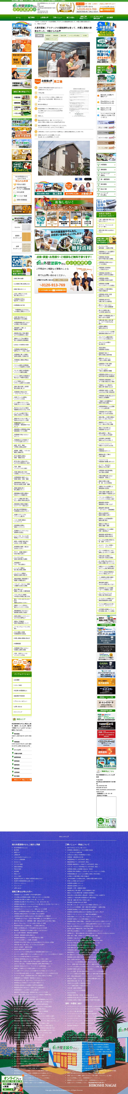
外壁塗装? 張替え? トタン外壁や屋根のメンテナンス (81, 919)
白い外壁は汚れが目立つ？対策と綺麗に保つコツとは (106, 562)
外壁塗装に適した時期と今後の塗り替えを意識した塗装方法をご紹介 (33, 961)
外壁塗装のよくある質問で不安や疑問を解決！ (106, 252)
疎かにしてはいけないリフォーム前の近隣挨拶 (106, 305)
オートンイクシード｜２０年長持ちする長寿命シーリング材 (83, 1042)
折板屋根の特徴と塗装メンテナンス (19, 526)
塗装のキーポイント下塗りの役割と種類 (104, 359)
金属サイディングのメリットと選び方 (20, 515)
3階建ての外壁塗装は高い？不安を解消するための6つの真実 (30, 928)
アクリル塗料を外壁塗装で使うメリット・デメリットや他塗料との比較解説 (88, 1047)
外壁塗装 (22, 97)
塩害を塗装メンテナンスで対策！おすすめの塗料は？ (28, 1037)
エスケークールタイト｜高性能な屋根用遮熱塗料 (80, 1023)
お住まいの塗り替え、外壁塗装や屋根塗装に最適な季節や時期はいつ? (33, 963)
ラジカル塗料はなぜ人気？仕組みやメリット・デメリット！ (30, 1080)
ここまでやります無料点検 (96, 17)
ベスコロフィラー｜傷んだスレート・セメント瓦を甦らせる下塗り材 (86, 1016)
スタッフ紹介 (18, 685)
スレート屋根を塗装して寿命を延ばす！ (78, 985)
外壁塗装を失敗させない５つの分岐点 (106, 263)
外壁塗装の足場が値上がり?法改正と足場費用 (107, 396)
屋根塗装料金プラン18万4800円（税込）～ (79, 862)
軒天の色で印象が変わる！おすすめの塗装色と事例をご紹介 (83, 942)
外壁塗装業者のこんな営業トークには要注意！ (106, 407)
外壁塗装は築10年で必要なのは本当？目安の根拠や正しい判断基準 (32, 916)
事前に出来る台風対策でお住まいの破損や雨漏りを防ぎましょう (31, 1047)
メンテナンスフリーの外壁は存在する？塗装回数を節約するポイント (33, 952)
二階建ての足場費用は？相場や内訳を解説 (106, 402)
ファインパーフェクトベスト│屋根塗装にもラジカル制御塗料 (84, 1009)
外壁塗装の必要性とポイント (75, 883)
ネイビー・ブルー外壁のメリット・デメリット (106, 546)
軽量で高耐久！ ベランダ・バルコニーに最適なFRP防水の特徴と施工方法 (34, 1028)
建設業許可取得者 (19, 696)
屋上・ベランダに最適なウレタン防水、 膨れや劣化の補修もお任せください (35, 1030)
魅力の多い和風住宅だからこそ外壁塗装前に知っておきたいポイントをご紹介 (88, 926)
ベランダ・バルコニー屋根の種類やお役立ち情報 (22, 585)
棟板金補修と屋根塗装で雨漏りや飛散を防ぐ (21, 579)
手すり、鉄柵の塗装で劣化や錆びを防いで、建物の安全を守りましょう (86, 964)
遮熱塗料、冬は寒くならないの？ (76, 1056)
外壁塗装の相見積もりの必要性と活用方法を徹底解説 (28, 985)
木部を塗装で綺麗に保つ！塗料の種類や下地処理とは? (107, 492)
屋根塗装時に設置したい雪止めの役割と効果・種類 (22, 483)
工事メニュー (57, 17)
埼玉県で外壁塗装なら (20, 690)
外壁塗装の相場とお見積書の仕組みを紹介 (106, 279)
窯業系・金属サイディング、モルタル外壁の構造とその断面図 (31, 1011)
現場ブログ (17, 852)
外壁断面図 (17, 643)
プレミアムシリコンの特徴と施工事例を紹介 (105, 594)
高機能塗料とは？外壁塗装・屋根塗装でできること (22, 425)
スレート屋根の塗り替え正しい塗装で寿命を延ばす (22, 499)
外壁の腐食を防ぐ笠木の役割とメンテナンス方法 (22, 472)
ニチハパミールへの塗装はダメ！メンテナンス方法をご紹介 (30, 1042)
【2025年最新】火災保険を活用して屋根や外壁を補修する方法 (84, 878)
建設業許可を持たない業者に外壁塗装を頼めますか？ (28, 878)
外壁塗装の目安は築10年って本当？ (19, 300)
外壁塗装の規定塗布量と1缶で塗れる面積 (106, 471)
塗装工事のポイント (20, 289)
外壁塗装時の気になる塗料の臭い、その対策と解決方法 (29, 925)
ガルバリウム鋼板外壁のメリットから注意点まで (106, 338)
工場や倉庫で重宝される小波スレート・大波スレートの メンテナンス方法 (34, 1018)
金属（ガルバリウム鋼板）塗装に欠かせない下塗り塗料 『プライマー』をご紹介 (89, 1075)
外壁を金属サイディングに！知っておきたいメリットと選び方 (84, 916)
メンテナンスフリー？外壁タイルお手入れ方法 (106, 444)
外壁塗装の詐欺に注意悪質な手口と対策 (105, 295)
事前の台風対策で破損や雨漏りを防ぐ (104, 514)
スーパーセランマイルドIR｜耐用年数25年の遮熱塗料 (82, 1013)
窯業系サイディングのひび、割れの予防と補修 (106, 423)
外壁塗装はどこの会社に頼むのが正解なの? (26, 997)
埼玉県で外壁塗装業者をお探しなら (24, 881)
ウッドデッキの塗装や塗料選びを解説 (20, 558)
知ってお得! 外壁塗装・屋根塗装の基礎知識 (26, 932)
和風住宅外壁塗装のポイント (104, 450)
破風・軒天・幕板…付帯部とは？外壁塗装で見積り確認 (82, 935)
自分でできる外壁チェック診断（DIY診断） (26, 940)
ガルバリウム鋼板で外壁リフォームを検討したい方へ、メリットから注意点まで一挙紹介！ (39, 954)
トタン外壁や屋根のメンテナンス (20, 520)
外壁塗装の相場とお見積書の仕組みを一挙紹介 (80, 869)
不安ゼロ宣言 (17, 869)
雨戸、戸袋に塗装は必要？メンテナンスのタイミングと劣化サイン (85, 976)
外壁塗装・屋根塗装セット (22, 108)
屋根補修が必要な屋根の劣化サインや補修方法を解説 (82, 957)
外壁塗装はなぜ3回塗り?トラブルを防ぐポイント (21, 440)
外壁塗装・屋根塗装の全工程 (75, 857)
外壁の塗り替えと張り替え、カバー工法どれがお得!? (106, 322)
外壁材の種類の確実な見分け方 (103, 327)
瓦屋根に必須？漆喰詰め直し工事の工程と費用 (80, 928)
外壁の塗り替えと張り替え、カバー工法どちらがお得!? (29, 944)
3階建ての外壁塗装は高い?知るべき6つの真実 (107, 316)
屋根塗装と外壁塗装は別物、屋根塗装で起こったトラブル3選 (31, 992)
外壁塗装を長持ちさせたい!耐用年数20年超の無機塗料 (107, 375)
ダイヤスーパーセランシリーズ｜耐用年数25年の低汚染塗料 (83, 1018)
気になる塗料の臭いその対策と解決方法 (104, 311)
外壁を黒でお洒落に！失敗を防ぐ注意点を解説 (106, 556)
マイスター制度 (18, 864)
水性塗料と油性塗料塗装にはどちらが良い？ (106, 439)
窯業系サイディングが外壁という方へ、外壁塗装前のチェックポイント (86, 1080)
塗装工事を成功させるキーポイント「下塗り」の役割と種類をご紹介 (86, 1073)
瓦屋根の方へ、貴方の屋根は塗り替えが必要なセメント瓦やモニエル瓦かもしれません (91, 933)
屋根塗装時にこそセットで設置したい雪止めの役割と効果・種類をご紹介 (87, 952)
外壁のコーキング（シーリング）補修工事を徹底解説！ (82, 914)
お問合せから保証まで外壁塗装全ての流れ (78, 854)
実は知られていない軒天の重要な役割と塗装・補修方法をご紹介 (85, 940)
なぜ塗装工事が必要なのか (22, 284)
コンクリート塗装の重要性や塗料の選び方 (20, 574)
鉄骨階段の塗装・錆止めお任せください (21, 547)
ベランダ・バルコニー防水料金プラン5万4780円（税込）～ (83, 866)
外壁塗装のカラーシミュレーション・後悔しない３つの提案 (30, 909)
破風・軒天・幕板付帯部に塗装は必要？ (20, 446)
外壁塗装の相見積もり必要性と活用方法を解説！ (106, 273)
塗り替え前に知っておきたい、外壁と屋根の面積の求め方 (30, 1009)
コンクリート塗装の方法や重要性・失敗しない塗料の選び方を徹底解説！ (87, 973)
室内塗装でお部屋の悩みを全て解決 (77, 902)
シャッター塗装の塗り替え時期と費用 (20, 569)
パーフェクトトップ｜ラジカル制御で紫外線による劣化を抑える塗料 (86, 1006)
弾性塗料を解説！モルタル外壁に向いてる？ (106, 583)
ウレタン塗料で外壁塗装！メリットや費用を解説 (22, 371)
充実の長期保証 (18, 866)
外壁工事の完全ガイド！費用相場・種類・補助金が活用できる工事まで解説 (34, 921)
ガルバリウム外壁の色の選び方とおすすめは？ (27, 956)
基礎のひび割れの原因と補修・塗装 (104, 524)
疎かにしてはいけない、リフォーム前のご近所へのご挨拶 (30, 923)
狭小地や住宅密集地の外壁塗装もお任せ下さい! (21, 510)
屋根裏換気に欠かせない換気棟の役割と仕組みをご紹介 (29, 1035)
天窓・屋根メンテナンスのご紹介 (20, 467)
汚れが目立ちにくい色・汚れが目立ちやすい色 (108, 102)
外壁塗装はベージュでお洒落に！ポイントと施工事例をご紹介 (31, 1070)
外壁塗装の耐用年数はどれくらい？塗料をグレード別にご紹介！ (31, 959)
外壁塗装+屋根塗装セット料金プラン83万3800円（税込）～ (83, 864)
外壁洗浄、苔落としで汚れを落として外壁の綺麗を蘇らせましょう (85, 978)
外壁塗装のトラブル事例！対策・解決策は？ (106, 530)
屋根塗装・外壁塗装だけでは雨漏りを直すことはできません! (30, 930)
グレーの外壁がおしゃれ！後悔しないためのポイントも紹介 (30, 1063)
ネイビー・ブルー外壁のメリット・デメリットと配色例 (29, 1061)
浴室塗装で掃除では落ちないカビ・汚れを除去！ (80, 969)
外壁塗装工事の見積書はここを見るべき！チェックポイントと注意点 (86, 871)
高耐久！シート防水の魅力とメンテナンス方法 (21, 606)
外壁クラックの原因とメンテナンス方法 (20, 398)
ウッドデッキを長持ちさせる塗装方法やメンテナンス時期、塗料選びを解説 (88, 966)
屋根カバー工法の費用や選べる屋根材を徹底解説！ (81, 893)
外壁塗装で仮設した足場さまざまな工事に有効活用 (106, 391)
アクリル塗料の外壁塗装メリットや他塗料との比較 (22, 366)
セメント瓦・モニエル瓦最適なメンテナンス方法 (21, 537)
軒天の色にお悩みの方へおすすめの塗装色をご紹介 (22, 462)
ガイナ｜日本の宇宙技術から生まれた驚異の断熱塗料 (82, 1037)
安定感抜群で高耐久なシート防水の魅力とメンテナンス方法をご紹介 (33, 1032)
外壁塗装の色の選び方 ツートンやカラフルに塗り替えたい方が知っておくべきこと (36, 904)
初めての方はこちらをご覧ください (77, 847)
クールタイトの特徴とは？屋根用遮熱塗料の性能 (106, 599)
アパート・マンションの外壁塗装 (76, 990)
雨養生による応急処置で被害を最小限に (106, 519)
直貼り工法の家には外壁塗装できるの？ (104, 428)
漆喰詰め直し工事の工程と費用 (104, 455)
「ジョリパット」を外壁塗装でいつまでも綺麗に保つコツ (30, 1013)
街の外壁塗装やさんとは (20, 847)
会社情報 (16, 871)
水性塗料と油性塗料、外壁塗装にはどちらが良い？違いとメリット (85, 1066)
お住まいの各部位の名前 (21, 344)
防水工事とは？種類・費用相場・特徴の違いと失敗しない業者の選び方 (33, 1025)
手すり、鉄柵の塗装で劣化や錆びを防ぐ (20, 553)
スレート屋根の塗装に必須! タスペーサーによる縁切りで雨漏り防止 (32, 994)
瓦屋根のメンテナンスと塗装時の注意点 (21, 531)
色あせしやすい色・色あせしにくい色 (106, 109)
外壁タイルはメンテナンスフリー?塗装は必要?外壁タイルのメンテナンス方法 (88, 924)
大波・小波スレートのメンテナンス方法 (20, 654)
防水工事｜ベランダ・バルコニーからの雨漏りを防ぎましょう (84, 904)
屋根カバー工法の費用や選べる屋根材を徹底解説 (21, 339)
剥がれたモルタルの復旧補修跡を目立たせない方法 (22, 408)
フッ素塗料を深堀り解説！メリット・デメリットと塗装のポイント (32, 1075)
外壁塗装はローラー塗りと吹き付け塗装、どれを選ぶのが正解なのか (33, 1001)
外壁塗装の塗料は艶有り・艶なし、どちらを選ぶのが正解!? (83, 1063)
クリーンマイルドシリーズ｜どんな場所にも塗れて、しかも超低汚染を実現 (88, 1040)
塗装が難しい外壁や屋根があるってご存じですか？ (106, 418)
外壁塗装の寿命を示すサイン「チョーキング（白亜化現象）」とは (32, 966)
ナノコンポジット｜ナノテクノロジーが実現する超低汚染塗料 (84, 1028)
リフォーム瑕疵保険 (19, 859)
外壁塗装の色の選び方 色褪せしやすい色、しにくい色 (29, 899)
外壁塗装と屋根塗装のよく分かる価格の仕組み (80, 850)
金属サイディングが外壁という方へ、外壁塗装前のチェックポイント (86, 1082)
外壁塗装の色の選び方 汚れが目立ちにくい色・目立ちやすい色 (31, 902)
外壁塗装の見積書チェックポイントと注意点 (106, 284)
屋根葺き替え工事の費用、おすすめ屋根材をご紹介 (81, 890)
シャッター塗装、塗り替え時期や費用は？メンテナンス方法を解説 (85, 971)
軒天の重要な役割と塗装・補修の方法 (20, 456)
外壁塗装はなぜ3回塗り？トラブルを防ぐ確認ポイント (29, 982)
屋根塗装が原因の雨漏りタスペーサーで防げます (21, 504)
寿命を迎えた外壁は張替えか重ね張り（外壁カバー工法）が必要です (86, 895)
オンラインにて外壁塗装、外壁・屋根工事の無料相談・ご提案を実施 (86, 907)
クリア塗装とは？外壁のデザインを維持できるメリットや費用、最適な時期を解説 (89, 1051)
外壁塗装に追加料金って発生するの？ (104, 268)
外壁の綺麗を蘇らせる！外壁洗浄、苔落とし (106, 476)
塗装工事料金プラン (84, 17)
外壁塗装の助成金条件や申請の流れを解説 (106, 257)
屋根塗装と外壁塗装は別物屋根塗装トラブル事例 (22, 430)
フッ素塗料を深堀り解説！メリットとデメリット (106, 578)
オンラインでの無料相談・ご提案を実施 (106, 247)
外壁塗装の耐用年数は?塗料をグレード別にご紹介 (22, 350)
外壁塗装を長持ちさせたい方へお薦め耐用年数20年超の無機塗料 (85, 1068)
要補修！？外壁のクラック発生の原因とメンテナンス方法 (30, 968)
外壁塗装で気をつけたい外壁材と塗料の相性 (21, 649)
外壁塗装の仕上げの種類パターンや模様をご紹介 (106, 588)
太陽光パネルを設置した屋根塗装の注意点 (106, 487)
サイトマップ (18, 712)
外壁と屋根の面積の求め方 (22, 638)
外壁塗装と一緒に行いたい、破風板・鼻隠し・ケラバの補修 (83, 938)
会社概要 (110, 17)
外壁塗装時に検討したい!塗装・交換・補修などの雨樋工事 (83, 950)
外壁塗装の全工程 (19, 305)
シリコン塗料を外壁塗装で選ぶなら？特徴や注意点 (22, 376)
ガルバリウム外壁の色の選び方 (104, 343)
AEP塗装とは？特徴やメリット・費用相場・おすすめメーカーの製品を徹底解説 (89, 1054)
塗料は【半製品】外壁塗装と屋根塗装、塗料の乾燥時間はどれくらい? (33, 999)
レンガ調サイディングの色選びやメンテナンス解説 (22, 403)
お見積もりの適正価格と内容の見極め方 (106, 289)
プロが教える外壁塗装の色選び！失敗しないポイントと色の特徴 (31, 897)
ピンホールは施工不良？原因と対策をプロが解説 (21, 414)
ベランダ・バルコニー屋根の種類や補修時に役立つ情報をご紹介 (31, 1023)
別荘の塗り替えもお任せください (106, 231)
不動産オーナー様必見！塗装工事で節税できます (106, 386)
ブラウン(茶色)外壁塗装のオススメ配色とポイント (106, 572)
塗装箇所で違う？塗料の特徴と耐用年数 (105, 354)
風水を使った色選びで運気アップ (107, 95)
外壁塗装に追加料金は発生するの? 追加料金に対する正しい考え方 (85, 912)
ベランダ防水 (22, 113)
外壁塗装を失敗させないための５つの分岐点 (26, 906)
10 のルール (17, 862)
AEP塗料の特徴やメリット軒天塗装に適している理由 (107, 610)
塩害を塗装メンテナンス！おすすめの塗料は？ (22, 617)
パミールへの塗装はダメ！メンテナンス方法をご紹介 (106, 498)
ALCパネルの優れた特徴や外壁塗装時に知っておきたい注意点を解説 (33, 1006)
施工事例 (31, 17)
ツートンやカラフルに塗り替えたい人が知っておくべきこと (108, 115)
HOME (37, 21)
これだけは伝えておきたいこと (22, 857)
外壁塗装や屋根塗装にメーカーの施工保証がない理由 (106, 380)
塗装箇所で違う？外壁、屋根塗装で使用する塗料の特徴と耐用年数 (85, 1059)
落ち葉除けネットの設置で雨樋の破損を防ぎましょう (82, 954)
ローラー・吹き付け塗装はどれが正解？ (104, 466)
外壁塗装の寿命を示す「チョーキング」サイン (21, 392)
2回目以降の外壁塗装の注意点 (104, 348)
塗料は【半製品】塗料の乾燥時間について (21, 622)
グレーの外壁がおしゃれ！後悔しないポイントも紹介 (106, 551)
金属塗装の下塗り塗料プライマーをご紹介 (105, 364)
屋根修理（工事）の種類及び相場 (20, 328)
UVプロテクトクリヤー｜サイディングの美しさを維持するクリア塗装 (86, 1032)
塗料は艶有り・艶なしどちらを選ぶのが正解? (106, 434)
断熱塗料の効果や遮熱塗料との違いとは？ (106, 503)
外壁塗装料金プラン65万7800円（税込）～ (79, 859)
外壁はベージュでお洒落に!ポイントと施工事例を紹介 (107, 567)
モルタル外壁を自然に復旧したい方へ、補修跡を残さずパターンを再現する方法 (36, 973)
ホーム (18, 17)
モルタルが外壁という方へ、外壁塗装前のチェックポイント (83, 1078)
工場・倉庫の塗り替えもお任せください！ (106, 220)
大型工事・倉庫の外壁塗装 (74, 988)
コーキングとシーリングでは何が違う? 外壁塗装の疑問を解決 (31, 1004)
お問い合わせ (18, 706)
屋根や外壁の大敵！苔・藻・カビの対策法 (105, 482)
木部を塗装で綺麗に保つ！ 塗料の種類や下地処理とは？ (29, 1040)
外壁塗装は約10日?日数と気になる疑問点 (105, 300)
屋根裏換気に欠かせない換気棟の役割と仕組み (21, 611)
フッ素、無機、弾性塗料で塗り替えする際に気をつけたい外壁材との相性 (34, 1016)
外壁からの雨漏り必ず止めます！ (76, 881)
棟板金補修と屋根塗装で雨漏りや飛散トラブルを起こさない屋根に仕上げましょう (36, 1020)
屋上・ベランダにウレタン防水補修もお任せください (22, 601)
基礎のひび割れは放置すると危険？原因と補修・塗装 (28, 1051)
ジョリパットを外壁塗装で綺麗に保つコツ (106, 460)
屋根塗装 (22, 103)
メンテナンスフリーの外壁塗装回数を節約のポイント (106, 332)
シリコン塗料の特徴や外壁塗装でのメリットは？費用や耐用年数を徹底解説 (88, 1044)
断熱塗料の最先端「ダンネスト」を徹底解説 (106, 508)
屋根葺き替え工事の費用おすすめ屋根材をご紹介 (21, 334)
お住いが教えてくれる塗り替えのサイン (20, 294)
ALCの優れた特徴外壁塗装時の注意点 (20, 633)
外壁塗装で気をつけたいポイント (21, 435)
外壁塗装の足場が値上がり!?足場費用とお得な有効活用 (82, 997)
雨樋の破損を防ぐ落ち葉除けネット (19, 488)
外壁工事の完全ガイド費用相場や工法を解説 (20, 318)
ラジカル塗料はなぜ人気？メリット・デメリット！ (106, 604)
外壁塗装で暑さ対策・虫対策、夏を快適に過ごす (80, 995)
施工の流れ (70, 17)
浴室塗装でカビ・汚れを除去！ (20, 563)
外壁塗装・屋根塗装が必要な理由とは (24, 935)
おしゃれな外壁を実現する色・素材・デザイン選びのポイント (31, 1059)
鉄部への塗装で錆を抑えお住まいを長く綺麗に (21, 542)
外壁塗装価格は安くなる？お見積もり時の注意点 (22, 323)
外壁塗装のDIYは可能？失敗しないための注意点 (106, 412)
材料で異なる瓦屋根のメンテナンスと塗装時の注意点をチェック (85, 931)
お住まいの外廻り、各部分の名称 (23, 947)
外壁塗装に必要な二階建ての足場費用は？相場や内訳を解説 (83, 1000)
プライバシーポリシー (20, 701)
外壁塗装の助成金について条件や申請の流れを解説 (81, 909)
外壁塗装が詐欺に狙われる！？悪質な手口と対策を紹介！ (30, 987)
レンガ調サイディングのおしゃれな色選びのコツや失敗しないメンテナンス (34, 970)
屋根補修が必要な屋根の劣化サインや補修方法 (21, 494)
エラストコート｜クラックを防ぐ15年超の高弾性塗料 (82, 1030)
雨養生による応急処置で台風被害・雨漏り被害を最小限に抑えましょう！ (34, 1049)
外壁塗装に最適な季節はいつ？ (21, 360)
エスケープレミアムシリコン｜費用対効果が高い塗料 (82, 1020)
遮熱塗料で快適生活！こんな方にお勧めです (79, 1025)
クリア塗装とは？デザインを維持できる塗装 (22, 382)
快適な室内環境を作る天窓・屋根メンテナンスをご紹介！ (83, 945)
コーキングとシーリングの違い (22, 627)
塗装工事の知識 (18, 278)
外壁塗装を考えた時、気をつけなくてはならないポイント (30, 980)
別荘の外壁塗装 (71, 992)
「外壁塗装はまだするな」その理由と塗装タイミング (22, 310)
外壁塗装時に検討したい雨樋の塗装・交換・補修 (21, 478)
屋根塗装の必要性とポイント (75, 885)
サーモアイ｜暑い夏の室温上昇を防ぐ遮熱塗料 (80, 1011)
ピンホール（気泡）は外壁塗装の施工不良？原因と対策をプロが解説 (33, 975)
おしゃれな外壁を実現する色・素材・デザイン (106, 540)
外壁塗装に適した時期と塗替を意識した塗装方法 (21, 355)
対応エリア (17, 874)
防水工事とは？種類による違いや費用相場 (22, 590)
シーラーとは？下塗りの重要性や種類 (105, 370)
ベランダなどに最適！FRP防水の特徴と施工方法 (22, 595)
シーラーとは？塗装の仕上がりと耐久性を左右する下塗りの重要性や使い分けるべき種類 (91, 1070)
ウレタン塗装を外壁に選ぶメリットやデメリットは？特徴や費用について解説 (88, 1049)
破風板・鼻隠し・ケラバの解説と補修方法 (22, 451)
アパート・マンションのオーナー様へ (106, 225)
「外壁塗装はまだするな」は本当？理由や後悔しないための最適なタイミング (35, 918)
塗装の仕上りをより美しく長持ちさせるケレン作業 (22, 419)
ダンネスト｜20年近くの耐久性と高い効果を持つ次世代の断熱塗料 (85, 1035)
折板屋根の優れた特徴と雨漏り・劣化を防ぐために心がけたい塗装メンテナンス (89, 921)
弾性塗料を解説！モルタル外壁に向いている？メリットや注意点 (31, 1078)
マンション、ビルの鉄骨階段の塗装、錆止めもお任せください (84, 962)
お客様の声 (44, 17)
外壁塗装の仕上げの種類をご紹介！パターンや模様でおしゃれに (31, 1082)
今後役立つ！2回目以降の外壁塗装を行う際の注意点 (81, 897)
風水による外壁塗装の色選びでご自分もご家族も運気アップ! (30, 911)
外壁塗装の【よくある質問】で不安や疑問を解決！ (28, 894)
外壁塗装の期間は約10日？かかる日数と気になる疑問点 (29, 913)
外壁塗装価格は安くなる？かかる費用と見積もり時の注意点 (83, 874)
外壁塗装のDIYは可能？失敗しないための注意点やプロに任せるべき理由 (34, 942)
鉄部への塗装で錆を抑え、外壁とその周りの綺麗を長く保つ (83, 959)
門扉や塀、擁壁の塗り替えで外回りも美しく (79, 900)
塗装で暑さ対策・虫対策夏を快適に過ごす (21, 387)
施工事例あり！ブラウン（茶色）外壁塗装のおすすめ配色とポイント (33, 1073)
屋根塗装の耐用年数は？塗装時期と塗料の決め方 (106, 535)
